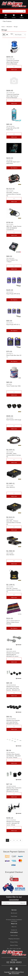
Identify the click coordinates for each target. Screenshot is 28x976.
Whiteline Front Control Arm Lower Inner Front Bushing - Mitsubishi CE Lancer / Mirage (13, 689)
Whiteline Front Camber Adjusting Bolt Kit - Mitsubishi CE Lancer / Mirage (12, 655)
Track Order (14, 916)
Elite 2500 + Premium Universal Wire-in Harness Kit (13, 194)
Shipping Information (14, 938)
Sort (12, 34)
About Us (14, 926)
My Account (14, 913)
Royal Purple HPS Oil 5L (13, 293)
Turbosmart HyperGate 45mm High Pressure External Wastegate (12, 95)
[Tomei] (19, 378)
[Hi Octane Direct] (14, 4)
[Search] (24, 11)
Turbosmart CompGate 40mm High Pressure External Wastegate (12, 62)
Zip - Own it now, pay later (14, 948)
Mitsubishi (9, 26)
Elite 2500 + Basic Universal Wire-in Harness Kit (13, 455)
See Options (14, 167)
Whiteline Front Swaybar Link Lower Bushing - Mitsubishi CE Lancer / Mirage (13, 723)
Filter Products (7, 21)
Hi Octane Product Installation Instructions (14, 920)
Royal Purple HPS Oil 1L (13, 324)
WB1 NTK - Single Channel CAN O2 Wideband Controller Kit (13, 227)
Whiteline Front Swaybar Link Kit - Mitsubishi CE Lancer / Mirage (13, 823)
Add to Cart (14, 69)
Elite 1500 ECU (10, 487)
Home (3, 26)
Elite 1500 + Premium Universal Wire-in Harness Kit (13, 522)
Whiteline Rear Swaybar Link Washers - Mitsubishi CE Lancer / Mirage (13, 755)
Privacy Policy (14, 942)
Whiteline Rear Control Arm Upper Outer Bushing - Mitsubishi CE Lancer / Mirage (13, 790)
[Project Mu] (18, 121)
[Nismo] (18, 252)
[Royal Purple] (18, 285)
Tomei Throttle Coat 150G (13, 386)
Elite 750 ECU (10, 554)
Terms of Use (14, 935)
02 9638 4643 (14, 962)
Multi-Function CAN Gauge (13, 419)
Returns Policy (14, 945)
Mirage (16, 26)
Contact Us (14, 930)
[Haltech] (19, 184)
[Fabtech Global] (19, 614)
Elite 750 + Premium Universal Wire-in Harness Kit (13, 590)
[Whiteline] (18, 644)
